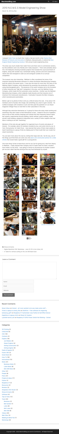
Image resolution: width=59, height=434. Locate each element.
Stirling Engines (8, 348)
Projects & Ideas (7, 378)
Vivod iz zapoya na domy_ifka (11, 310)
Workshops (5, 420)
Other (3, 371)
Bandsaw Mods (9, 364)
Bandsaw (7, 401)
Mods (3, 362)
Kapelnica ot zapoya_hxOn (10, 315)
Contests (4, 336)
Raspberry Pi (6, 383)
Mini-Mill (6, 410)
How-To (4, 357)
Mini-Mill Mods (8, 369)
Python (4, 380)
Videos (4, 413)
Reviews (4, 387)
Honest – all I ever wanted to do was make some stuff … (29, 308)
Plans (3, 376)
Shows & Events (9, 247)
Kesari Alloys (6, 308)
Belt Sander (7, 403)
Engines (4, 338)
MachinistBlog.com (9, 1)
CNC (3, 334)
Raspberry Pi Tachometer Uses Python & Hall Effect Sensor (32, 313)
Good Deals (5, 355)
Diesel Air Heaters (26, 315)
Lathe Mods (7, 366)
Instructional (5, 359)
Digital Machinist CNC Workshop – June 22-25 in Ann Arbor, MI (23, 249)
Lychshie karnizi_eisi (8, 317)
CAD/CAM (5, 331)
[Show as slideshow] (47, 224)
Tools (3, 399)
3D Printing (5, 329)
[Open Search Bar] (48, 1)
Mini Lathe (7, 408)
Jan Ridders (7, 341)
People (4, 373)
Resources (5, 385)
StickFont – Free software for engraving (35, 310)
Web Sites (5, 415)
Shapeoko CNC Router (9, 390)
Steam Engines (8, 343)
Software (5, 394)
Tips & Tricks (6, 396)
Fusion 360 (5, 352)
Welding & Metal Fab (8, 417)
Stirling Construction (10, 345)
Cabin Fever (12, 58)
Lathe (5, 406)
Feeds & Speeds (7, 350)
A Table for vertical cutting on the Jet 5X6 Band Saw (20, 251)
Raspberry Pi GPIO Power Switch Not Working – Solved (34, 317)
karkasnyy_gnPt (7, 313)
